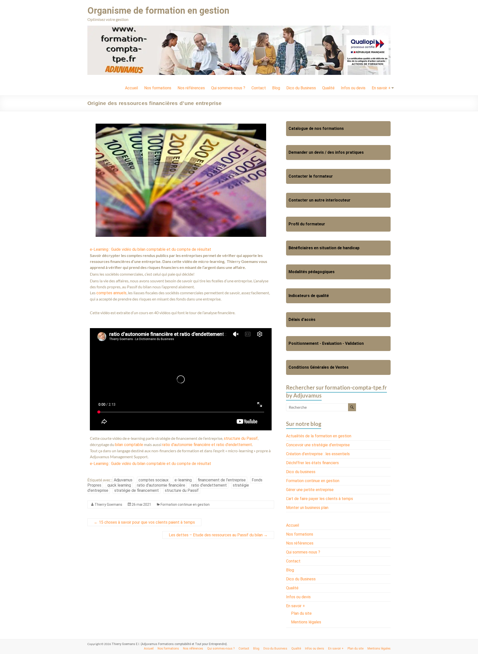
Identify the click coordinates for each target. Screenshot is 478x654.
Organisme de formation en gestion (158, 10)
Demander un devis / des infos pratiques (326, 152)
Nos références (191, 88)
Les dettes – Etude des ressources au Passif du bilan (218, 535)
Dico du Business (301, 88)
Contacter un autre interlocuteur (320, 200)
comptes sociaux (153, 480)
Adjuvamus (123, 480)
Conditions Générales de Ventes (319, 367)
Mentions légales (306, 622)
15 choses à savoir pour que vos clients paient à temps (144, 522)
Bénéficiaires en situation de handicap (324, 248)
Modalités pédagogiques (312, 271)
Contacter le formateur (311, 176)
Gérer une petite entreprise (310, 489)
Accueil (131, 88)
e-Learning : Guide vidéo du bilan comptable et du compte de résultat (150, 249)
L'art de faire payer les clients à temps (319, 498)
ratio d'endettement (209, 485)
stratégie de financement (136, 490)
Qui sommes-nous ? (228, 88)
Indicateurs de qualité (309, 295)
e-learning (183, 480)
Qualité (328, 88)
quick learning (119, 485)
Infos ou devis (353, 88)
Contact (258, 88)
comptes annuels (111, 293)
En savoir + (381, 88)
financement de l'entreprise (222, 480)
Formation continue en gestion (185, 504)
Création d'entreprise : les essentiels (318, 454)
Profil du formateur (307, 224)
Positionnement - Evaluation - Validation (326, 343)
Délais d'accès (302, 319)
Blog (276, 88)
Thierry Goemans (108, 504)
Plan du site (301, 613)
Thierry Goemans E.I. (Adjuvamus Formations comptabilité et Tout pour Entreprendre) (169, 644)
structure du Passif (241, 438)
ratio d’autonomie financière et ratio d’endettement (207, 444)
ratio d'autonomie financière (161, 485)
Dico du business (300, 471)
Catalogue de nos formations (316, 128)
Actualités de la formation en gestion (318, 436)
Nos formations (157, 88)
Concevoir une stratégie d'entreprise (318, 445)
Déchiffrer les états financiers (312, 462)
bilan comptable (129, 444)
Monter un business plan (307, 507)
